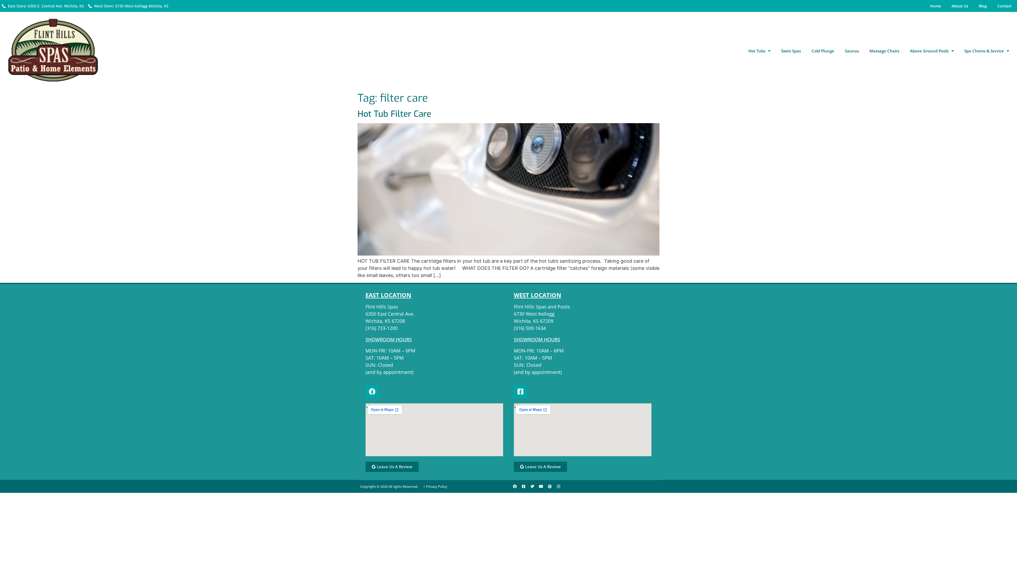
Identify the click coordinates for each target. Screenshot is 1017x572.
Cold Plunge (822, 50)
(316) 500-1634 (530, 328)
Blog (983, 5)
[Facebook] (372, 391)
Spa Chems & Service (984, 50)
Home (935, 5)
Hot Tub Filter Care (394, 113)
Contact (1004, 5)
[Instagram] (558, 486)
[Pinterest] (550, 486)
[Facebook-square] (520, 391)
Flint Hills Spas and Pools (542, 306)
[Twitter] (532, 486)
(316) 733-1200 (381, 328)
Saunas (852, 50)
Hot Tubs (756, 50)
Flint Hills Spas (381, 306)
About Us (960, 5)
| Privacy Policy (435, 486)
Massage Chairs (884, 50)
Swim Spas (791, 50)
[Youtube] (541, 486)
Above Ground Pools (929, 50)
